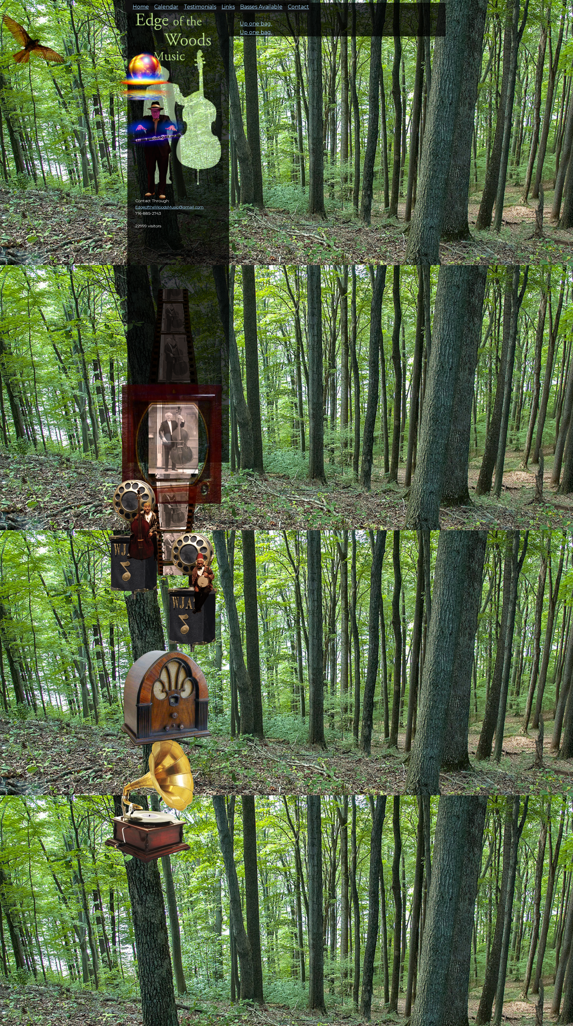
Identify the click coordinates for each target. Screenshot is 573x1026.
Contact (298, 5)
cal (33, 43)
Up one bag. (256, 24)
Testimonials (200, 5)
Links (228, 5)
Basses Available (261, 5)
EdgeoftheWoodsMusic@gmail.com (169, 206)
